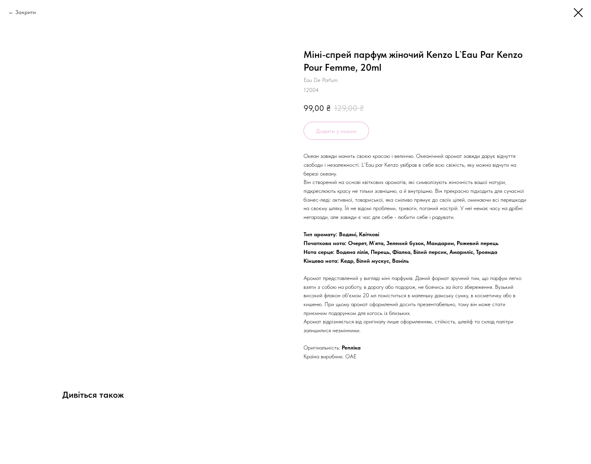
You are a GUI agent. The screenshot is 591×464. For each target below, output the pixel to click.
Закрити (25, 12)
